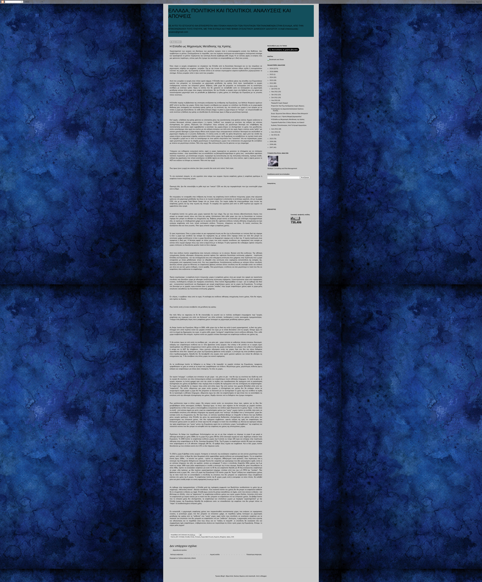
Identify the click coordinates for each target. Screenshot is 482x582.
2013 (272, 80)
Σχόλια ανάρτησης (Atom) (187, 558)
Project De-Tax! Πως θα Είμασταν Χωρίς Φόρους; (288, 106)
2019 (272, 68)
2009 (272, 141)
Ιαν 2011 (274, 135)
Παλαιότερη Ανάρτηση (254, 554)
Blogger (263, 576)
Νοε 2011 (274, 92)
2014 (272, 77)
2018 (272, 71)
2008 (272, 144)
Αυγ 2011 (274, 100)
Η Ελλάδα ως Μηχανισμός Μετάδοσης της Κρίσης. (288, 119)
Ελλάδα (187, 537)
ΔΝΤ (177, 537)
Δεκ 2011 (274, 89)
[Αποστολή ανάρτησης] (200, 534)
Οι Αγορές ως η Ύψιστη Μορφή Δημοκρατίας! (286, 116)
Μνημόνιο (223, 537)
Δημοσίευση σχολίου (180, 550)
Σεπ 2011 (274, 97)
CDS (232, 537)
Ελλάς (192, 537)
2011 (272, 86)
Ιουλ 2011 (274, 129)
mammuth (252, 576)
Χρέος (228, 537)
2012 (272, 83)
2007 (272, 147)
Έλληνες (197, 537)
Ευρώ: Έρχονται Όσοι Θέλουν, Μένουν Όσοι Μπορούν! (289, 113)
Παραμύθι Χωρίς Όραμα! (279, 103)
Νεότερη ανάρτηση (176, 554)
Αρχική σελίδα (215, 554)
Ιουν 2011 (274, 132)
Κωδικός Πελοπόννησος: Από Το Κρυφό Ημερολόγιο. (289, 125)
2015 (272, 74)
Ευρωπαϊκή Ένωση (207, 537)
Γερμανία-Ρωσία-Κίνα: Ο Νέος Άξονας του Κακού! (287, 122)
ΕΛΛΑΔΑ (181, 537)
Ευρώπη (216, 537)
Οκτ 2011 (274, 95)
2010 (272, 139)
